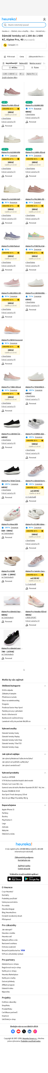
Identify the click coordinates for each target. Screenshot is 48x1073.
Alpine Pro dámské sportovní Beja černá (12, 648)
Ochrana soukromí (9, 947)
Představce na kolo (9, 697)
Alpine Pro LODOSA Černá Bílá (12, 434)
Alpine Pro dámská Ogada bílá (12, 611)
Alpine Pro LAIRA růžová (35, 152)
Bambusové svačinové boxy (12, 718)
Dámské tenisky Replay (11, 736)
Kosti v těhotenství (9, 714)
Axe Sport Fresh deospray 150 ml (14, 794)
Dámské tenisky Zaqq (10, 747)
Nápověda (6, 992)
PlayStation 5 (7, 820)
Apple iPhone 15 (8, 809)
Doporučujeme (9, 805)
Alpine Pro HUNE (8, 571)
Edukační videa (7, 988)
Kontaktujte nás (24, 860)
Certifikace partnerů (9, 1012)
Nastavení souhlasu (9, 943)
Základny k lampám (9, 693)
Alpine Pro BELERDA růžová (12, 293)
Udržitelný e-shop (9, 1019)
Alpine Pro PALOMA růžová (36, 199)
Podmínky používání (9, 898)
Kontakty (5, 895)
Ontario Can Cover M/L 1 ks (12, 784)
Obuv (32, 31)
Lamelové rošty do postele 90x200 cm (16, 721)
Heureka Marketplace (10, 974)
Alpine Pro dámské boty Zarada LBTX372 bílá (36, 481)
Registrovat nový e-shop (11, 967)
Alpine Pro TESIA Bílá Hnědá (36, 387)
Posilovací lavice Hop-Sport (12, 707)
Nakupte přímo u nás (10, 940)
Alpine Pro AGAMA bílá (34, 105)
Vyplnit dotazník (24, 868)
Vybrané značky (9, 728)
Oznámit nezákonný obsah (12, 916)
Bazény (5, 816)
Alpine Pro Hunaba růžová (35, 611)
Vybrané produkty (10, 772)
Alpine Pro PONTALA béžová (36, 246)
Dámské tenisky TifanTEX (12, 743)
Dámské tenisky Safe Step (12, 740)
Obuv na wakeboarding (10, 700)
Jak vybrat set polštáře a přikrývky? (15, 762)
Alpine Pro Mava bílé (9, 524)
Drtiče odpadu (7, 690)
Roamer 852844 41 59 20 (11, 791)
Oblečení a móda (8, 834)
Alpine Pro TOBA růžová (11, 387)
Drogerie (5, 704)
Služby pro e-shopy (9, 971)
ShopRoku (6, 1005)
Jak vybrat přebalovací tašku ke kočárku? (17, 758)
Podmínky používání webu (30, 1041)
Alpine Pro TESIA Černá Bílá (12, 481)
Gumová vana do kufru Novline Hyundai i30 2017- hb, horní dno (24, 787)
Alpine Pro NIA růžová (10, 105)
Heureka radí (7, 936)
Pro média (5, 905)
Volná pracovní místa (9, 902)
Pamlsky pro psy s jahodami (12, 711)
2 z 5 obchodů (30, 497)
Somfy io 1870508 (8, 777)
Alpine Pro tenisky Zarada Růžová (36, 571)
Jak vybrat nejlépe (10, 754)
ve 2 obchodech (7, 577)
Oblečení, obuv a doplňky (19, 31)
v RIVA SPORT (30, 617)
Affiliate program (8, 985)
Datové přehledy (8, 981)
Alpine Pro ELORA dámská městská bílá (36, 524)
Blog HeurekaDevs (9, 912)
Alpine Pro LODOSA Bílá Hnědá (36, 293)
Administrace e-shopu (10, 964)
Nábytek (5, 830)
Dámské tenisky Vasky (10, 733)
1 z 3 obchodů (30, 584)
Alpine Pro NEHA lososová (12, 340)
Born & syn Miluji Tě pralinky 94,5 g (15, 798)
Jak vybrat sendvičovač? (11, 765)
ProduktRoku (7, 1009)
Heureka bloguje (8, 909)
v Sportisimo (6, 118)
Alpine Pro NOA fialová (10, 246)
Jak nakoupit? (7, 929)
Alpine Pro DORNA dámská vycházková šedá (36, 434)
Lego (4, 823)
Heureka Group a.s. (29, 1038)
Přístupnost (6, 919)
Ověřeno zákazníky (9, 1002)
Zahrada (5, 827)
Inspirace (5, 1016)
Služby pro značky (9, 978)
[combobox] (24, 24)
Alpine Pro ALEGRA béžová (12, 199)
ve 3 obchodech (7, 533)
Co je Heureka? (7, 891)
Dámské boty (40, 31)
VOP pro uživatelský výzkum (12, 954)
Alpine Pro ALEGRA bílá (10, 152)
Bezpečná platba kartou (11, 950)
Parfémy (5, 813)
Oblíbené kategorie (11, 685)
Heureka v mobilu (8, 933)
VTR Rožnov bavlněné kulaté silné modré (17, 780)
